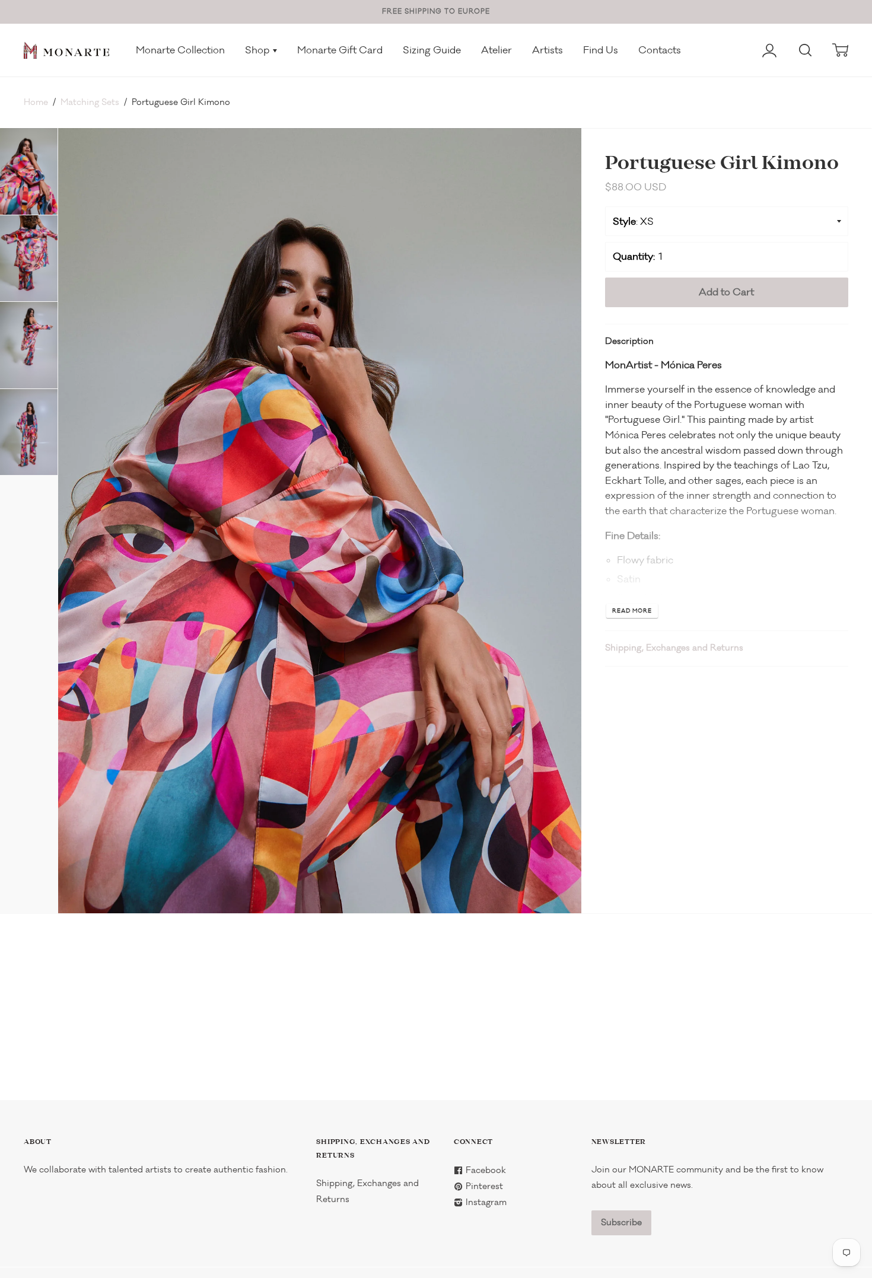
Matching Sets (90, 102)
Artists (547, 50)
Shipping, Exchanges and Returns (674, 648)
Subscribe (621, 1222)
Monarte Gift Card (340, 50)
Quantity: (634, 256)
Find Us (600, 50)
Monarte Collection (180, 50)
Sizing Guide (432, 50)
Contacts (659, 50)
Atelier (496, 50)
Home (36, 102)
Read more (632, 610)
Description (629, 341)
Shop (258, 50)
